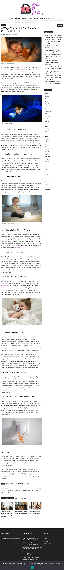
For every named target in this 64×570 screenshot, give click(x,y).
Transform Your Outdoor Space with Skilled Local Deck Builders (53, 67)
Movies (47, 151)
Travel (46, 187)
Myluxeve (17, 247)
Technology (48, 182)
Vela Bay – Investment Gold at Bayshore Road (53, 72)
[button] (61, 18)
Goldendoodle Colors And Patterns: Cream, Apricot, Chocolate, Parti (51, 62)
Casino (47, 109)
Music (46, 154)
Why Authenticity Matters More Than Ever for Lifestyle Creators (53, 36)
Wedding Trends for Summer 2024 (32, 490)
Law (46, 144)
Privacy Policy (47, 543)
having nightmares (6, 285)
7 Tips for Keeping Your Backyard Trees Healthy (10, 491)
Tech (46, 179)
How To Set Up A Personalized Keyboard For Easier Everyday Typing (53, 56)
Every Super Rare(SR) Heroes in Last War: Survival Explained (53, 82)
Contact (46, 541)
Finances (47, 124)
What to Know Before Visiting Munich (52, 46)
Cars (46, 106)
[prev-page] (2, 520)
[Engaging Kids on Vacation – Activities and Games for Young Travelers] (7, 506)
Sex (46, 169)
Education (47, 116)
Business (36, 18)
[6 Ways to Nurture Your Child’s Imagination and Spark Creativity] (21, 506)
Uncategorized (49, 189)
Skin (46, 172)
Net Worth (17, 18)
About (45, 538)
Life (46, 146)
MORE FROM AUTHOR (20, 498)
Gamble (47, 126)
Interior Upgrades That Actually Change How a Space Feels (53, 51)
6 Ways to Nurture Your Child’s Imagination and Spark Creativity (21, 513)
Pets (46, 164)
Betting (47, 96)
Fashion (24, 18)
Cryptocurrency (49, 111)
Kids (12, 483)
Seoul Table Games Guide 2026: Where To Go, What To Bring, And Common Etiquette (53, 77)
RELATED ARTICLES (7, 498)
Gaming (47, 129)
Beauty (47, 93)
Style (46, 177)
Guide (46, 131)
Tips (52, 18)
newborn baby (19, 67)
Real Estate (48, 167)
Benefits (8, 483)
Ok (32, 567)
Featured (47, 121)
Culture (47, 114)
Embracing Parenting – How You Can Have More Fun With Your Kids (35, 513)
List (15, 483)
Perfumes (30, 18)
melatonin (17, 158)
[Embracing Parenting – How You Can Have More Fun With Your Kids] (35, 506)
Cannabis (47, 104)
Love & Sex (48, 149)
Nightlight (20, 483)
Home (12, 18)
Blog (46, 99)
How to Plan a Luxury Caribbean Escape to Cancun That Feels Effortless (53, 41)
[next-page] (5, 520)
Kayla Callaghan (6, 34)
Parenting (42, 18)
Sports (46, 174)
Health (48, 18)
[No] (62, 565)
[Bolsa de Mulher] (32, 9)
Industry (47, 139)
